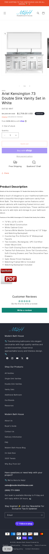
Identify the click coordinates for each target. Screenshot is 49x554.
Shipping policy (17, 549)
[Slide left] (19, 86)
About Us (8, 421)
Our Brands (9, 400)
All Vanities (9, 373)
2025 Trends (10, 458)
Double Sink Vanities (13, 384)
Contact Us (9, 431)
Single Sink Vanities (13, 378)
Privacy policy (27, 545)
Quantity (5, 130)
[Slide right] (29, 86)
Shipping (4, 116)
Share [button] (6, 173)
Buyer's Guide (10, 426)
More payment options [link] (25, 156)
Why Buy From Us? (13, 464)
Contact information (32, 549)
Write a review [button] (24, 310)
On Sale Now (10, 453)
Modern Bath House (23, 542)
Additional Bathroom (13, 395)
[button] (4, 13)
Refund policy (15, 545)
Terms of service (40, 545)
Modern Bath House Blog (15, 448)
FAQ (6, 442)
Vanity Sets (9, 389)
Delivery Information (13, 437)
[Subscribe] (41, 515)
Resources (9, 406)
